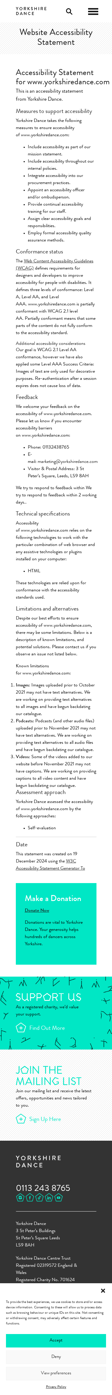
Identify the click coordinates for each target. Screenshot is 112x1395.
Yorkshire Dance (31, 10)
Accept (56, 1341)
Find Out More (47, 1029)
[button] (103, 1291)
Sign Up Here (45, 1120)
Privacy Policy (56, 1387)
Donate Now (37, 910)
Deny (56, 1357)
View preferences (56, 1373)
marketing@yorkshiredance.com (68, 462)
